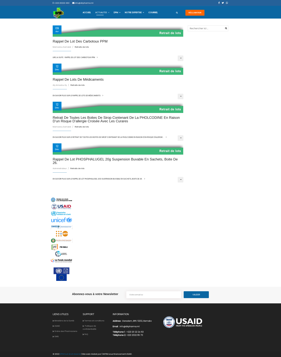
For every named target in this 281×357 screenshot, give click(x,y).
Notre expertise (133, 12)
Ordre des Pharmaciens (65, 331)
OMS (56, 336)
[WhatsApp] (227, 3)
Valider (226, 28)
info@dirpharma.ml (84, 3)
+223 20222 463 (61, 3)
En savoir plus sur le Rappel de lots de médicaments (77, 95)
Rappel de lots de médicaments (78, 79)
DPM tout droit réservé (70, 354)
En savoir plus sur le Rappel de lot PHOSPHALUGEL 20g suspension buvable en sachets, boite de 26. (98, 179)
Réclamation (195, 13)
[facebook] (219, 3)
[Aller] (177, 12)
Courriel (153, 12)
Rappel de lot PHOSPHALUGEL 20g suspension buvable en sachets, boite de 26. (115, 161)
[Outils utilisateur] (180, 58)
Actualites (101, 12)
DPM (116, 12)
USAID (57, 326)
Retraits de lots (82, 47)
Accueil (87, 12)
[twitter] (223, 3)
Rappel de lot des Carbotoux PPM (80, 41)
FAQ (86, 334)
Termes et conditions (94, 320)
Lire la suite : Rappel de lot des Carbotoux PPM (74, 57)
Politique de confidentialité (89, 327)
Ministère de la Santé (64, 320)
